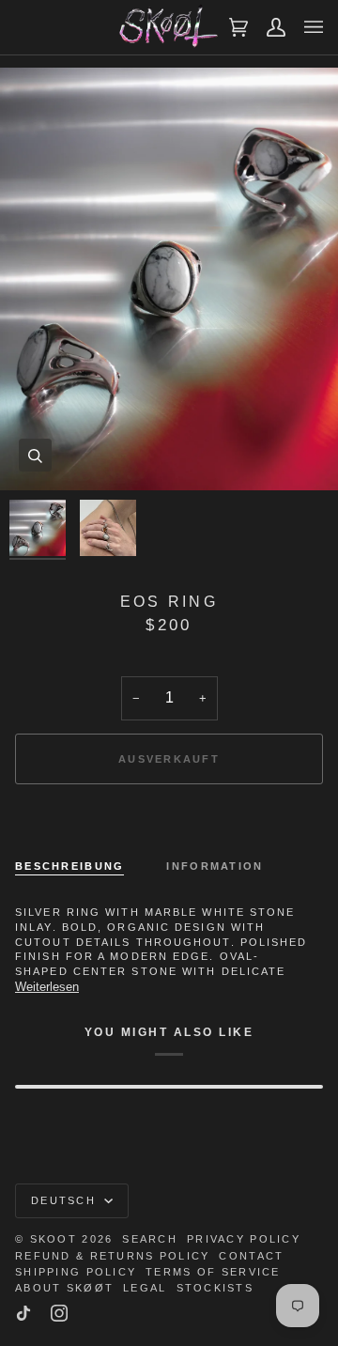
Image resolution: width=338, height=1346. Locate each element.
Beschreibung (69, 866)
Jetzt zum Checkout (169, 822)
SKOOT (53, 1239)
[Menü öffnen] (304, 27)
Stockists (215, 1287)
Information (214, 866)
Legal (144, 1287)
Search (149, 1239)
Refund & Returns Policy (112, 1255)
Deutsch (65, 1200)
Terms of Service (213, 1271)
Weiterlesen (47, 987)
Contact (251, 1255)
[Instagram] (59, 1313)
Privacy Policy (243, 1239)
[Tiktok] (23, 1313)
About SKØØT (64, 1287)
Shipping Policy (75, 1271)
